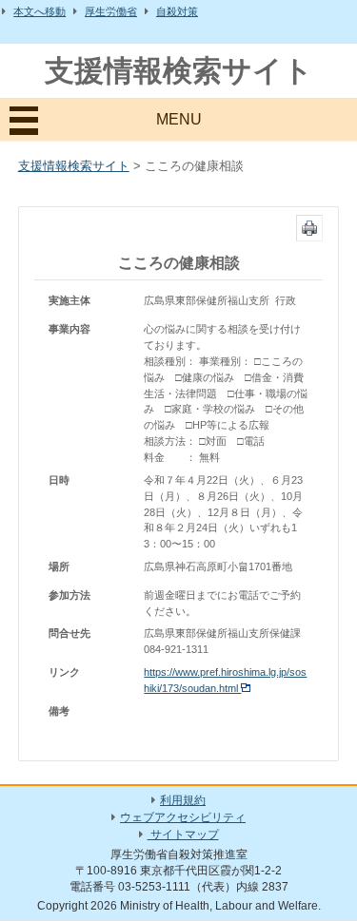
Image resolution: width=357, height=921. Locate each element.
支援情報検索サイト (179, 70)
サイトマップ (183, 834)
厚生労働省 (111, 11)
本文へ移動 (39, 11)
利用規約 (183, 800)
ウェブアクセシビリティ (183, 817)
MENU (179, 119)
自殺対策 (177, 11)
